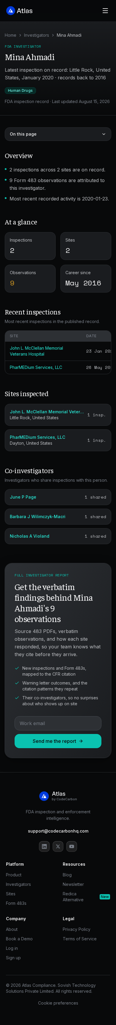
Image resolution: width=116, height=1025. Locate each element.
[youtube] (71, 846)
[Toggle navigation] (105, 11)
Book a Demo (19, 938)
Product (13, 874)
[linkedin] (44, 846)
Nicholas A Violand (29, 536)
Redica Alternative (86, 896)
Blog (67, 874)
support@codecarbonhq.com (58, 830)
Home (10, 35)
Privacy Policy (76, 929)
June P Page (23, 496)
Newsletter (73, 884)
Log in (12, 948)
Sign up (13, 957)
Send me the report (54, 741)
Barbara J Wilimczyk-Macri (37, 516)
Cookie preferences (58, 1002)
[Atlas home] (20, 11)
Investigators (36, 35)
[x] (58, 846)
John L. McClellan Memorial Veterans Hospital (47, 411)
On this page (23, 133)
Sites (10, 893)
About (12, 929)
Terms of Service (80, 938)
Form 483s (16, 903)
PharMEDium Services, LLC (36, 367)
